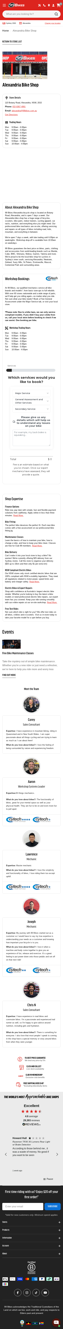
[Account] (53, 5)
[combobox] (31, 14)
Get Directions (11, 115)
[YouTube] (45, 1292)
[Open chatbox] (56, 1322)
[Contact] (44, 5)
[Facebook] (17, 1292)
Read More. (18, 515)
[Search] (56, 14)
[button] (6, 1154)
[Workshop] (39, 5)
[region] (31, 1154)
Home (5, 30)
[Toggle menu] (4, 5)
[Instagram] (27, 1292)
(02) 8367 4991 (19, 106)
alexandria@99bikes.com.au (24, 111)
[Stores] (49, 5)
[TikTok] (36, 1292)
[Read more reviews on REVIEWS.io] (31, 1125)
